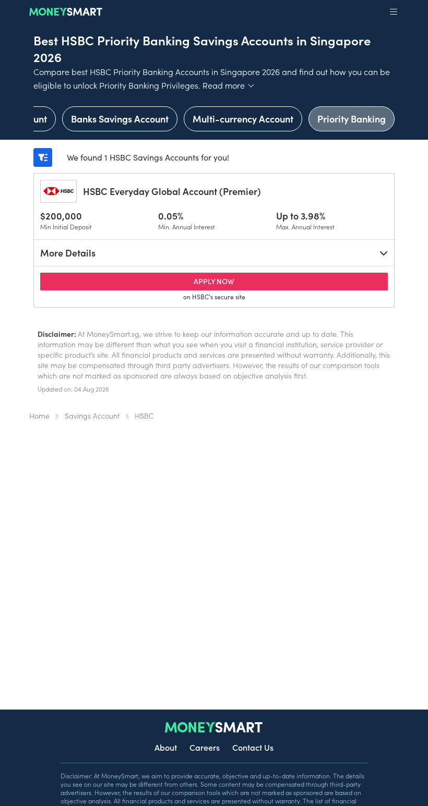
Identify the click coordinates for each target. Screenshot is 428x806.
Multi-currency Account (243, 118)
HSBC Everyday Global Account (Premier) (172, 191)
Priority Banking (351, 118)
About (165, 747)
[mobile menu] (393, 12)
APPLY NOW (289, 280)
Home (39, 415)
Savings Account (92, 415)
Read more (229, 85)
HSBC (144, 415)
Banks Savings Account (120, 118)
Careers (204, 747)
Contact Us (253, 747)
